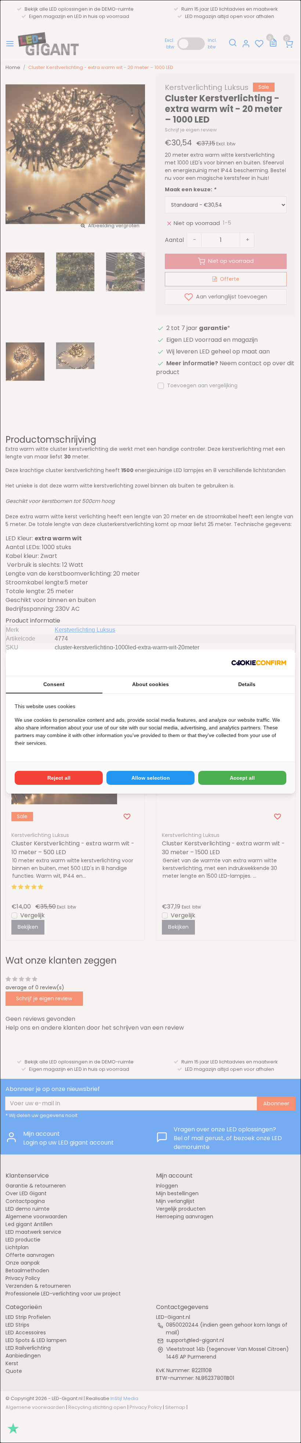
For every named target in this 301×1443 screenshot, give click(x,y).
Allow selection (150, 778)
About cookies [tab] (150, 684)
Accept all (242, 778)
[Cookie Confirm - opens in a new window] (258, 662)
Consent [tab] (54, 684)
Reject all (58, 778)
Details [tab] (246, 684)
